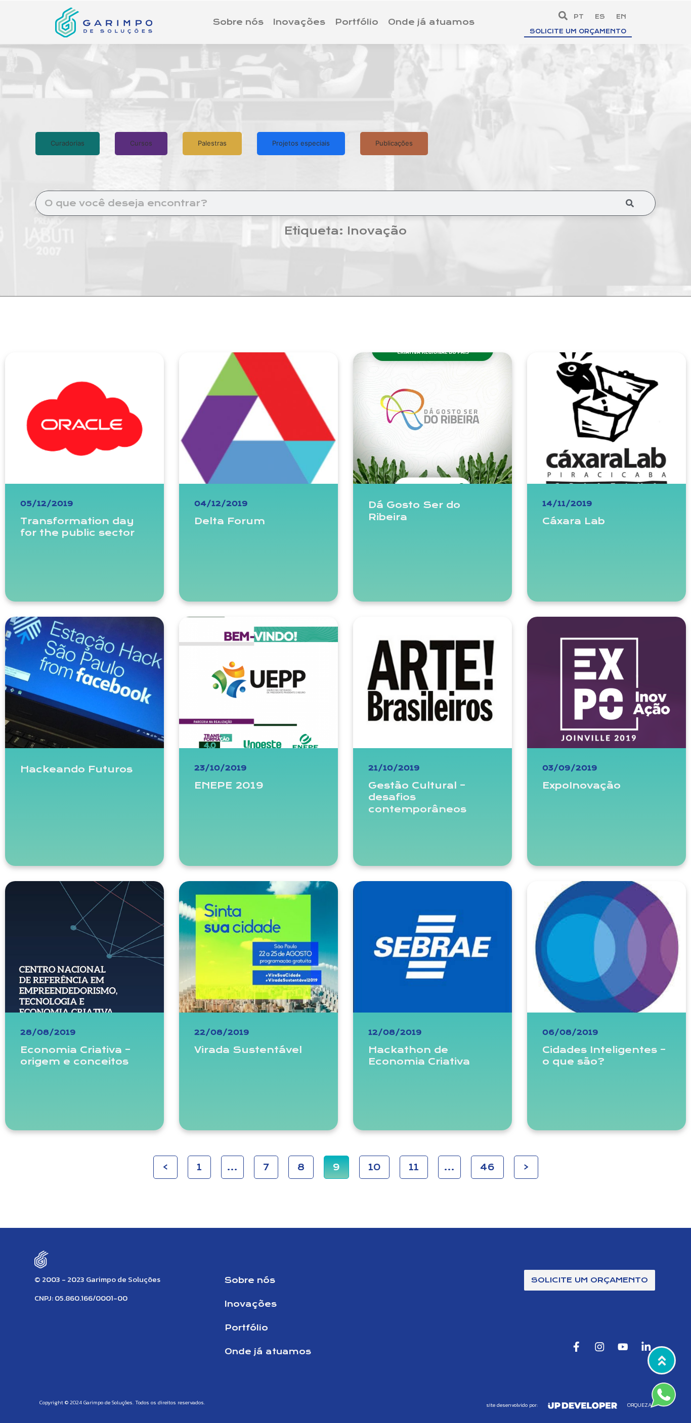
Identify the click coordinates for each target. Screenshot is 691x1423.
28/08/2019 (48, 1032)
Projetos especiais (301, 143)
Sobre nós (238, 22)
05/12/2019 (46, 503)
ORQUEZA (639, 1405)
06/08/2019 (570, 1032)
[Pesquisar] (629, 203)
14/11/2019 (567, 503)
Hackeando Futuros (76, 769)
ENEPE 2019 (229, 785)
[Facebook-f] (576, 1346)
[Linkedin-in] (646, 1346)
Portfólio (356, 22)
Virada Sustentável (248, 1049)
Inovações (299, 22)
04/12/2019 (221, 503)
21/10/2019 (394, 768)
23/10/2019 (220, 768)
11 (418, 1164)
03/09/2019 (569, 768)
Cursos (141, 143)
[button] (562, 16)
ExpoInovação (581, 785)
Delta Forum (229, 521)
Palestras (212, 143)
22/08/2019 (221, 1032)
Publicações (394, 143)
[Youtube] (623, 1346)
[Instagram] (599, 1346)
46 (492, 1164)
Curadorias (67, 143)
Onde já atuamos (431, 22)
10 (379, 1164)
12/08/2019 (395, 1032)
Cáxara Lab (573, 521)
